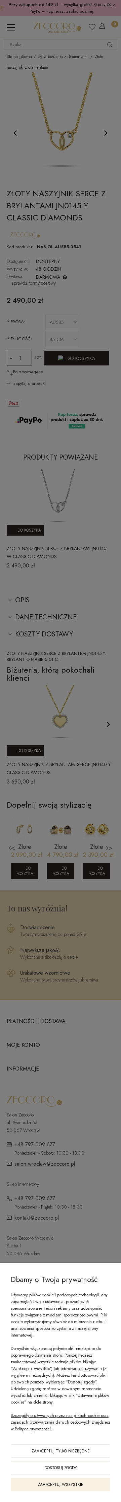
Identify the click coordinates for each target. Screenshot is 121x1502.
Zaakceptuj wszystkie (60, 1485)
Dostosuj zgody (60, 1468)
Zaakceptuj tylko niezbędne (61, 1451)
